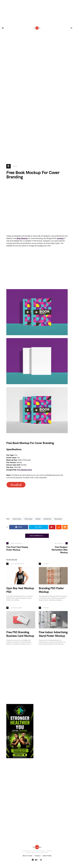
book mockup (17, 519)
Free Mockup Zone (24, 470)
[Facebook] (33, 860)
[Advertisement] (37, 12)
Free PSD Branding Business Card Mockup (20, 634)
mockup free (47, 519)
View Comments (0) (36, 535)
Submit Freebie (47, 856)
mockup (38, 519)
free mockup (28, 519)
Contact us (37, 856)
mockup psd (58, 519)
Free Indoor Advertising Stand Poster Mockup (53, 634)
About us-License (27, 856)
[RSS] (41, 860)
